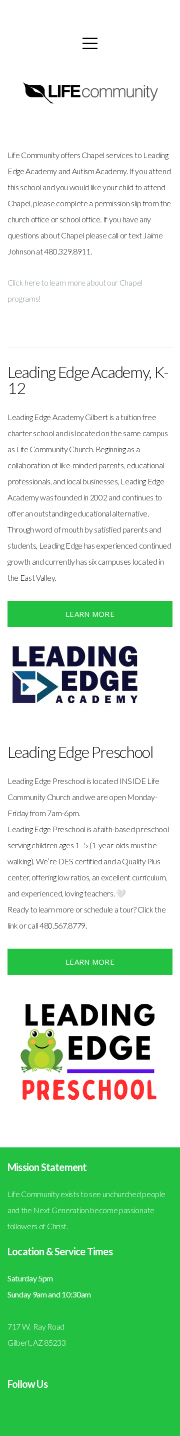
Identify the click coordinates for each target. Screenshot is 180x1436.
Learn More (90, 614)
